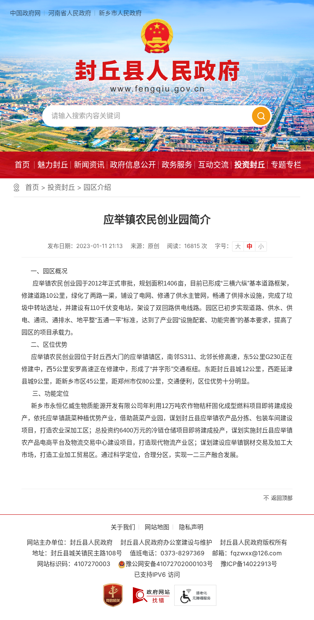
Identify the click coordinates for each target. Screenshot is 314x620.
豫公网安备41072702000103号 (169, 564)
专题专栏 (286, 165)
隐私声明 (191, 527)
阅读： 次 (187, 246)
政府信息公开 (133, 165)
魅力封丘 (53, 165)
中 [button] (249, 246)
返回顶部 (282, 497)
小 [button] (261, 246)
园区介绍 (97, 187)
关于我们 (123, 527)
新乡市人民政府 (120, 13)
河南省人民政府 (69, 13)
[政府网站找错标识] (151, 594)
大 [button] (238, 246)
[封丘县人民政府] (157, 76)
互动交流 (213, 165)
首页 (22, 165)
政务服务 (177, 165)
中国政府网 (25, 13)
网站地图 (157, 527)
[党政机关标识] (113, 594)
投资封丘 (249, 165)
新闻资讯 (89, 165)
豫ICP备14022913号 (249, 564)
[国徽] (157, 36)
